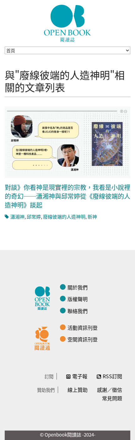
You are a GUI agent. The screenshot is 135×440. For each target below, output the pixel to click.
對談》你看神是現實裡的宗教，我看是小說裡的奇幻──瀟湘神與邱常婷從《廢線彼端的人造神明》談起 (67, 196)
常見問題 (112, 398)
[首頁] (67, 23)
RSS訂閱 (112, 376)
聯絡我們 (78, 311)
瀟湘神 (17, 216)
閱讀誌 (44, 297)
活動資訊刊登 (83, 327)
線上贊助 (78, 389)
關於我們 (78, 287)
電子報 (79, 376)
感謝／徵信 (109, 389)
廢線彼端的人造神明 (64, 216)
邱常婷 (34, 216)
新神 (92, 216)
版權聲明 (78, 299)
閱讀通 (44, 337)
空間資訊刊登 (83, 339)
